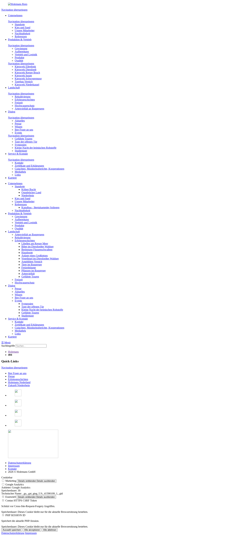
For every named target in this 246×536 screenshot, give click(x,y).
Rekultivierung (22, 96)
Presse (18, 123)
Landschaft (14, 87)
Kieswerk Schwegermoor (28, 78)
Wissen (18, 126)
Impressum (14, 465)
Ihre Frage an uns (24, 129)
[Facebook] (18, 395)
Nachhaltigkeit (22, 33)
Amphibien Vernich (31, 261)
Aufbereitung (22, 51)
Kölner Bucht (28, 189)
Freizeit (19, 102)
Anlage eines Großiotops (34, 255)
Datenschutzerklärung (19, 462)
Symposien (20, 144)
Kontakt (19, 162)
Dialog (11, 111)
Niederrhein (27, 195)
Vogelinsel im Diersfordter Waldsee (40, 258)
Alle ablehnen (49, 530)
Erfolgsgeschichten (25, 99)
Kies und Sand (22, 27)
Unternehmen (15, 15)
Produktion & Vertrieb (19, 39)
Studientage (21, 150)
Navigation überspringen (14, 9)
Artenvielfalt (28, 273)
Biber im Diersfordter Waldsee (37, 246)
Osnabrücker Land (31, 192)
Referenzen (21, 36)
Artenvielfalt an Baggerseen (29, 108)
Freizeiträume (28, 267)
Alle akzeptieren (32, 530)
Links (18, 174)
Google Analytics (14, 484)
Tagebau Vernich (24, 81)
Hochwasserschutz (24, 105)
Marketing (10, 480)
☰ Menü (6, 342)
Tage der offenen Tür (26, 141)
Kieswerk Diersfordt (25, 69)
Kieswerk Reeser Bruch (27, 72)
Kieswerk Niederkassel (27, 84)
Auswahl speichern (12, 530)
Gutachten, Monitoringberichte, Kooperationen (39, 168)
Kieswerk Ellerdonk (25, 66)
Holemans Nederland (19, 382)
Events (18, 132)
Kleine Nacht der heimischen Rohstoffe (35, 147)
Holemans (13, 351)
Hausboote (27, 252)
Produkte (19, 57)
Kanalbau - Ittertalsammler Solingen (40, 207)
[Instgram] (18, 415)
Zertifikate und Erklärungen (29, 165)
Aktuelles (20, 120)
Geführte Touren (23, 138)
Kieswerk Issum (23, 75)
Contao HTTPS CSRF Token (21, 500)
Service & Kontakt (18, 153)
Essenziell (10, 496)
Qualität (19, 60)
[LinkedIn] (18, 405)
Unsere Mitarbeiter (24, 30)
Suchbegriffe (8, 345)
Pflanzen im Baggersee (33, 270)
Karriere (12, 177)
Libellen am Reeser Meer (34, 243)
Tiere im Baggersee (31, 264)
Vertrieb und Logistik (26, 54)
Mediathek (20, 171)
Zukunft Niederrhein (19, 385)
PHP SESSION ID (15, 515)
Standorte (20, 24)
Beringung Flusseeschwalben (36, 249)
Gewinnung (21, 48)
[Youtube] (18, 425)
